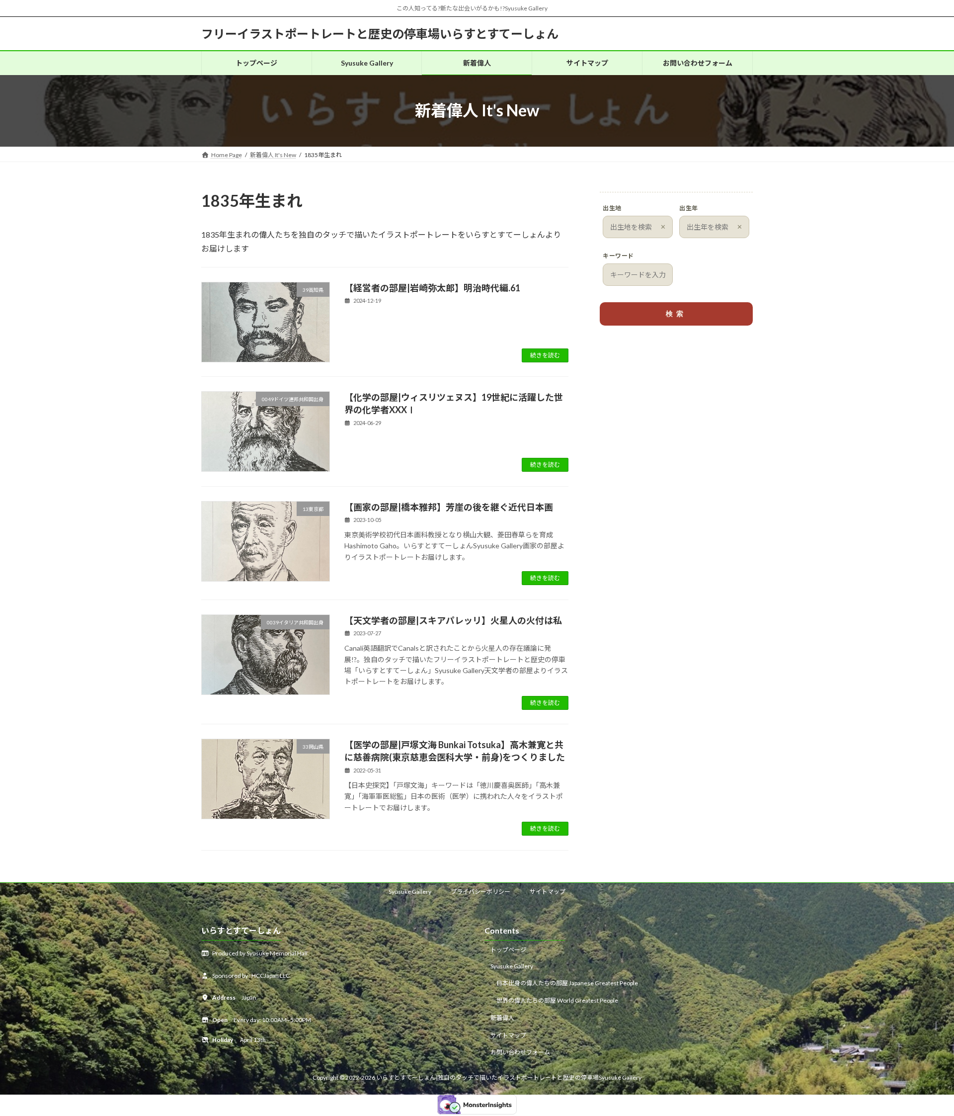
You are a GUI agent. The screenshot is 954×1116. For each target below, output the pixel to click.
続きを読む (545, 355)
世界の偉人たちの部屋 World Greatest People (557, 1000)
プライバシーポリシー (480, 891)
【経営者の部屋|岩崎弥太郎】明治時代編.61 (432, 287)
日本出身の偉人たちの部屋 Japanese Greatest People (567, 983)
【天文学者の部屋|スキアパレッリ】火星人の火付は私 (453, 620)
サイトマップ (547, 891)
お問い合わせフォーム (520, 1052)
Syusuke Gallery (410, 891)
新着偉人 (502, 1018)
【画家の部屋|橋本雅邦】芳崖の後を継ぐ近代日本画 (448, 507)
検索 (676, 314)
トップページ (508, 949)
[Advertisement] (676, 411)
